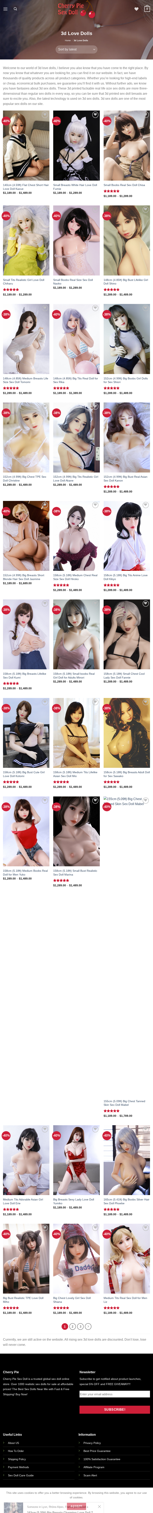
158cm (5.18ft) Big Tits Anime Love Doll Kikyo (126, 577)
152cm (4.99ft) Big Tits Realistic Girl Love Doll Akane (75, 478)
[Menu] (5, 9)
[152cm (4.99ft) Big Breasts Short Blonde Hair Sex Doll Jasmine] (26, 536)
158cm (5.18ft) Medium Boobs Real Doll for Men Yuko (25, 872)
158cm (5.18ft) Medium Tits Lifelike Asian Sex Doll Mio (75, 774)
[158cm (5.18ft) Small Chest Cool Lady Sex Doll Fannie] (127, 634)
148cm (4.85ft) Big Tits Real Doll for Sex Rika (75, 380)
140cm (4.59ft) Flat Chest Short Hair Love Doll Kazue (26, 186)
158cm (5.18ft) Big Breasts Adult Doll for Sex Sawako (127, 774)
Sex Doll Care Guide (21, 1475)
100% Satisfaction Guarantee (101, 1459)
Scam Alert (90, 1475)
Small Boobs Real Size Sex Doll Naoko (73, 281)
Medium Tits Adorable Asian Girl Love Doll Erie (23, 1201)
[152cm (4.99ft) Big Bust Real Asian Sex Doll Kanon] (127, 437)
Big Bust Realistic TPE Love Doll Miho (23, 1299)
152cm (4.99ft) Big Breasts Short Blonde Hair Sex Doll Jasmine (23, 577)
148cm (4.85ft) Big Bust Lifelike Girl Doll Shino (126, 281)
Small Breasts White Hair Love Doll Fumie (75, 186)
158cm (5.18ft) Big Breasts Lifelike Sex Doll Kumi (24, 675)
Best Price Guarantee (97, 1451)
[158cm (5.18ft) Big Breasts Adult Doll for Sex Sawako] (127, 733)
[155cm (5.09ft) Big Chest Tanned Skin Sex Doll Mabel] (127, 946)
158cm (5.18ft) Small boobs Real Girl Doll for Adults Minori (74, 675)
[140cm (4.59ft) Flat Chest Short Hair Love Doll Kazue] (26, 146)
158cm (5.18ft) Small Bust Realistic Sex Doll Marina (75, 872)
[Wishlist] (136, 9)
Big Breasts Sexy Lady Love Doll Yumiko (73, 1201)
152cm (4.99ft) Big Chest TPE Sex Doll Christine (24, 478)
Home (68, 40)
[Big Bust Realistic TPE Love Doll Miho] (26, 1259)
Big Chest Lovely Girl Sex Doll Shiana (72, 1299)
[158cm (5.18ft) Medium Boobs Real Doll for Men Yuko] (26, 831)
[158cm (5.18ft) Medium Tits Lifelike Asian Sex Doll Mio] (76, 733)
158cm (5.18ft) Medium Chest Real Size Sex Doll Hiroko (75, 577)
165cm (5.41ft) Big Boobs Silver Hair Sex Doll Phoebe (126, 1201)
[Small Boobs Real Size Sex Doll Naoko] (76, 240)
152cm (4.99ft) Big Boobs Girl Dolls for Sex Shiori (126, 380)
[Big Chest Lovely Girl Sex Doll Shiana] (76, 1259)
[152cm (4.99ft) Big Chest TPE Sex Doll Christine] (26, 437)
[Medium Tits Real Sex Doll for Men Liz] (127, 1259)
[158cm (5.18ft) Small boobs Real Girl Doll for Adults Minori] (76, 634)
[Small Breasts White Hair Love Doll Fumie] (76, 146)
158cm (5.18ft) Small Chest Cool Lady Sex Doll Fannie (124, 675)
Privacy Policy (92, 1443)
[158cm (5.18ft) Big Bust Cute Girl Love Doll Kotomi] (26, 733)
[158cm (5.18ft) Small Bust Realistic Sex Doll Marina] (76, 831)
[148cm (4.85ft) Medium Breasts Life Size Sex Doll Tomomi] (26, 339)
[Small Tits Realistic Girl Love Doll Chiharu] (26, 240)
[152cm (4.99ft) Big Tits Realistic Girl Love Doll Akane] (76, 437)
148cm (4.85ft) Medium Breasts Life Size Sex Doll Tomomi (25, 380)
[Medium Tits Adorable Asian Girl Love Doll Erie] (26, 1160)
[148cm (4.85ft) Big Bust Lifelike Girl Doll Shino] (127, 240)
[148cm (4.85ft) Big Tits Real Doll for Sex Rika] (76, 339)
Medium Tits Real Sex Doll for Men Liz (125, 1299)
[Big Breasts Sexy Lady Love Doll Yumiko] (76, 1160)
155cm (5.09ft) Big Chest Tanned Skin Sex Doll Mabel (124, 1103)
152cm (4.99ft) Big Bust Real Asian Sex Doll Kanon (125, 478)
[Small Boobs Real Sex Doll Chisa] (127, 146)
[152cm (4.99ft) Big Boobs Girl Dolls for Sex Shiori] (127, 339)
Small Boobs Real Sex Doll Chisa (124, 185)
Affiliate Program (93, 1467)
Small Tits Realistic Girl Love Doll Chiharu (23, 281)
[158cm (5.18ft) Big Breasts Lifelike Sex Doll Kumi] (26, 634)
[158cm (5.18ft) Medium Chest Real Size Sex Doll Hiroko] (76, 536)
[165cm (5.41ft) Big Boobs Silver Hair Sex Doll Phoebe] (127, 1160)
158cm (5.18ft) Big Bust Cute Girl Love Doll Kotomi (24, 774)
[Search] (15, 9)
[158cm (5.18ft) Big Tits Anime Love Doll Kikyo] (127, 536)
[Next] (88, 1326)
